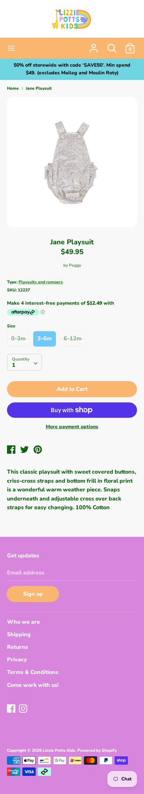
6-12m (72, 338)
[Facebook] (12, 709)
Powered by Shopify (97, 750)
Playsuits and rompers (41, 282)
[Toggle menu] (11, 48)
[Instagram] (24, 709)
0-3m (18, 338)
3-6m (44, 338)
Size (11, 326)
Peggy (75, 265)
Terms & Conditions (32, 672)
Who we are (23, 622)
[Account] (94, 45)
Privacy (17, 659)
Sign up (33, 594)
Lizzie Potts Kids (59, 750)
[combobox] (24, 362)
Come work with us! (33, 685)
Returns (17, 647)
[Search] (112, 45)
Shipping (19, 634)
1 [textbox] (13, 365)
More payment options (72, 426)
